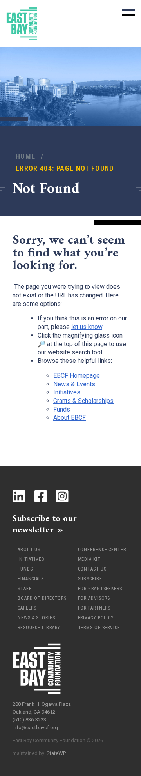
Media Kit (89, 559)
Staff (25, 588)
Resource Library (39, 627)
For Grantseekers (100, 588)
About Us (29, 549)
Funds (25, 569)
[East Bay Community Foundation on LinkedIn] (19, 496)
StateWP (56, 753)
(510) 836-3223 (29, 720)
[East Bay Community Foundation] (22, 23)
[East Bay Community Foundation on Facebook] (40, 496)
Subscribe (90, 579)
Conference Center (102, 549)
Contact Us (92, 569)
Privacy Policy (96, 617)
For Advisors (94, 598)
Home (25, 156)
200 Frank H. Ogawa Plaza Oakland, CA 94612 (42, 708)
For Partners (94, 608)
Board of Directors (42, 598)
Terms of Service (99, 627)
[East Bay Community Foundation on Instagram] (62, 496)
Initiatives (31, 559)
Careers (27, 608)
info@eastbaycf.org (35, 727)
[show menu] (128, 12)
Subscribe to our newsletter (45, 525)
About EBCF (69, 417)
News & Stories (36, 617)
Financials (31, 579)
